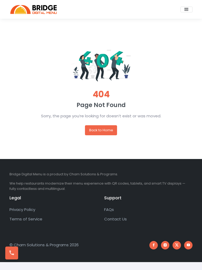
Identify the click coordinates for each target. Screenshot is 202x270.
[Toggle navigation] (186, 9)
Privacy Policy (22, 209)
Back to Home (101, 130)
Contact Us (115, 219)
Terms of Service (25, 219)
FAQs (109, 209)
